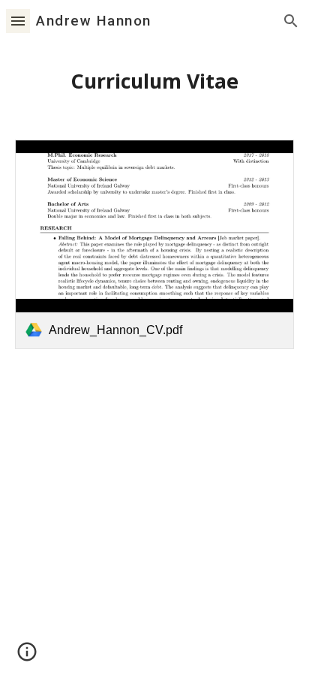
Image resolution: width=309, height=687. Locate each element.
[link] (154, 244)
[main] (154, 82)
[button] (18, 20)
